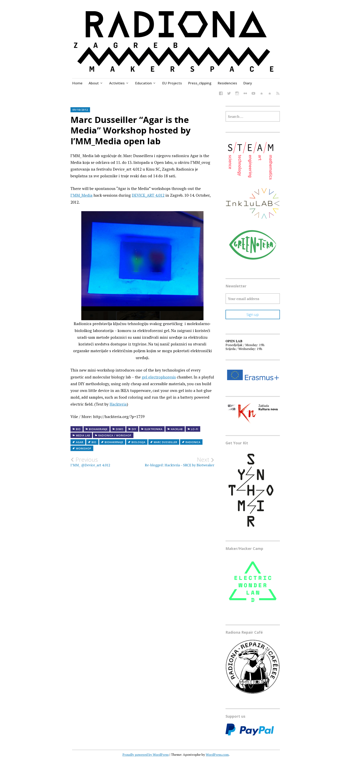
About (94, 83)
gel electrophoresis (159, 377)
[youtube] (253, 94)
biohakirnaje (114, 442)
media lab (83, 435)
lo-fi (194, 429)
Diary (247, 83)
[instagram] (237, 94)
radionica (193, 442)
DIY (134, 429)
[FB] (221, 94)
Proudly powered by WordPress (145, 754)
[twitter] (229, 94)
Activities (117, 83)
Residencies (227, 83)
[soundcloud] (262, 94)
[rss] (278, 94)
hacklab (177, 429)
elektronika (154, 429)
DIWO (119, 429)
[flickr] (245, 94)
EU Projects (172, 83)
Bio (78, 429)
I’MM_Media (81, 195)
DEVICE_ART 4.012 (148, 195)
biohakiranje (98, 429)
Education (143, 83)
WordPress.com (217, 754)
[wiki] (270, 94)
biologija (138, 442)
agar (79, 442)
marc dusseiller (165, 442)
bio (94, 442)
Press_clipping (199, 83)
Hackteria (118, 404)
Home (77, 83)
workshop (83, 448)
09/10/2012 (80, 109)
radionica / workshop (114, 435)
